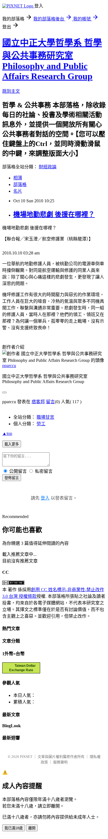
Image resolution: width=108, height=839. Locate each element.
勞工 (41, 423)
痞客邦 (38, 401)
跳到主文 (11, 91)
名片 (17, 191)
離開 (31, 828)
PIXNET (26, 757)
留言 (50, 401)
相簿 (17, 178)
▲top (7, 433)
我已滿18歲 (13, 828)
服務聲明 (60, 762)
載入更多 (11, 444)
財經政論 (47, 166)
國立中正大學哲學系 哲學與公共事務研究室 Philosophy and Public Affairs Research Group (52, 59)
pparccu (9, 365)
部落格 (20, 184)
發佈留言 (11, 478)
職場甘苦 (45, 417)
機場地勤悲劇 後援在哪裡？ (54, 214)
